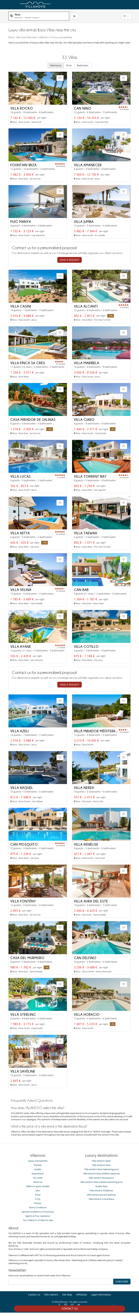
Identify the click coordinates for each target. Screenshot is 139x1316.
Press (38, 1194)
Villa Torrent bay (90, 476)
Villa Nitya (20, 533)
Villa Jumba (84, 221)
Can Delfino (85, 958)
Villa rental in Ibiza (101, 1165)
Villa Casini (20, 306)
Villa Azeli (19, 731)
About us (37, 1182)
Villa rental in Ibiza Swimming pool (101, 1169)
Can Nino (82, 108)
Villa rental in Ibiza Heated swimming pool (101, 1182)
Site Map (67, 1294)
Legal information (101, 1294)
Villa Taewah (85, 533)
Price (69, 65)
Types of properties (37, 1160)
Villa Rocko (21, 108)
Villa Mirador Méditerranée (99, 731)
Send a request (69, 259)
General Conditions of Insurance (38, 1211)
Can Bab (81, 590)
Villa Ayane (20, 646)
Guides (37, 1169)
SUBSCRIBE (122, 1281)
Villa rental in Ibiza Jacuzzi (101, 1177)
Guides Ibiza (101, 1186)
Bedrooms (83, 65)
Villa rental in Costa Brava (101, 1198)
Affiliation (81, 1294)
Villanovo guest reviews (37, 1186)
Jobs (38, 1190)
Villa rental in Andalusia (101, 1190)
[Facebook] (59, 1305)
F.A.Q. (38, 1198)
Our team (38, 1177)
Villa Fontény (23, 901)
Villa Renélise (86, 844)
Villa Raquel (21, 787)
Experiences (38, 1173)
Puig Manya (20, 221)
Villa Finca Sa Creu (27, 363)
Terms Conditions (38, 1207)
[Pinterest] (72, 1305)
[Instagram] (66, 1305)
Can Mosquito (24, 844)
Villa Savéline (22, 1071)
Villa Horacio (87, 1014)
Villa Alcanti (86, 306)
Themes (38, 1165)
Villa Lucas (20, 476)
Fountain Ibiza (23, 165)
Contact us (70, 1308)
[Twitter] (79, 1305)
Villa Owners (51, 1294)
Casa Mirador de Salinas (33, 419)
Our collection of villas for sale (38, 1220)
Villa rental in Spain (101, 1160)
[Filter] (74, 16)
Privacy (37, 1203)
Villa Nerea (84, 787)
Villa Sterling (23, 1014)
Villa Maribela (86, 363)
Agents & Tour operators (37, 1215)
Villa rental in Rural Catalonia (101, 1194)
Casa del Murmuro (27, 958)
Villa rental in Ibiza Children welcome (101, 1173)
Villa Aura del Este (91, 901)
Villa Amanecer (88, 165)
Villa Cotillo (86, 646)
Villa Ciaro (84, 419)
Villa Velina (20, 590)
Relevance (56, 65)
